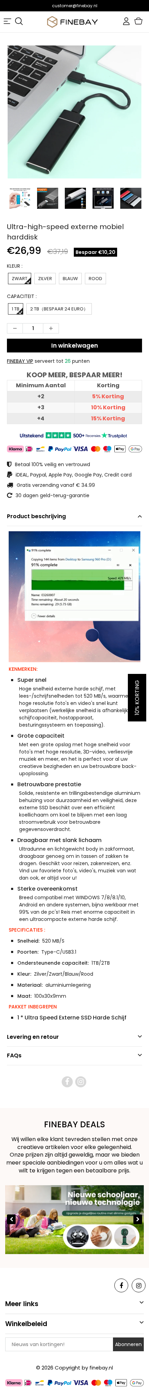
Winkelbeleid (26, 1324)
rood (95, 278)
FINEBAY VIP (20, 361)
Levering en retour (33, 1037)
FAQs (14, 1055)
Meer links (21, 1304)
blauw (70, 278)
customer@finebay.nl (74, 6)
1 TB (15, 309)
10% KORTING (137, 697)
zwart (19, 278)
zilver (45, 278)
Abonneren (128, 1344)
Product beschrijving (36, 516)
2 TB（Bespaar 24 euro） (59, 309)
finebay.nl (101, 1367)
